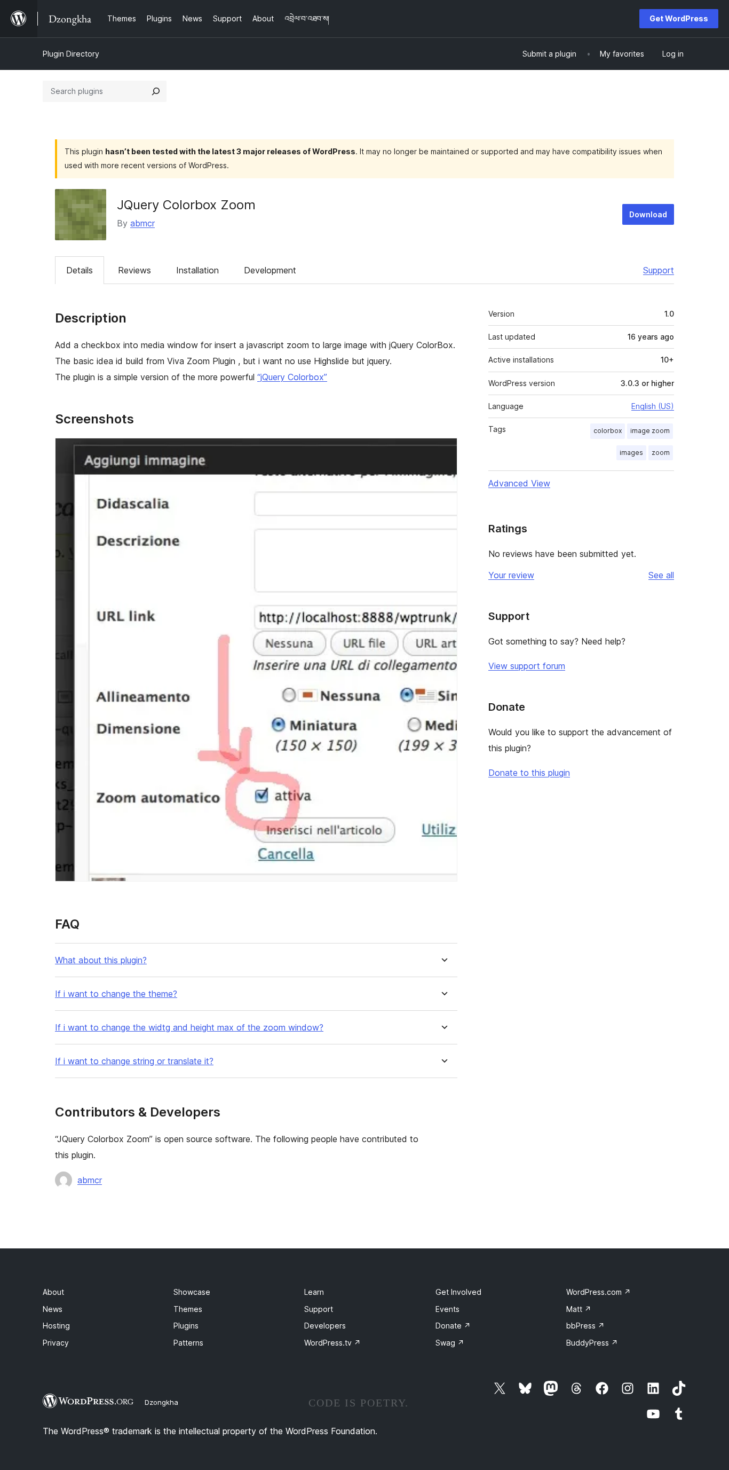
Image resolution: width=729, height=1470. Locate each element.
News (52, 1309)
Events (447, 1309)
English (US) (652, 406)
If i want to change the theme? (116, 994)
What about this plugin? (101, 960)
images (631, 453)
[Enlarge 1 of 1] (443, 452)
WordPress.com (598, 1291)
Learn (314, 1291)
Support (658, 270)
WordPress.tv (332, 1342)
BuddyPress (592, 1342)
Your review (511, 575)
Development (270, 270)
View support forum (526, 666)
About (53, 1291)
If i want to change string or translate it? (134, 1061)
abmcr (142, 223)
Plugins (186, 1325)
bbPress (585, 1325)
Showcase (191, 1291)
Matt (578, 1309)
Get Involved (458, 1291)
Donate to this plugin (529, 772)
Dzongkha (161, 1402)
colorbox (607, 431)
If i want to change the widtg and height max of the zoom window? (189, 1028)
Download (648, 214)
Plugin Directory (71, 53)
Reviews (134, 270)
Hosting (56, 1325)
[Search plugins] (156, 91)
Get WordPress (678, 18)
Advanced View (519, 483)
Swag (449, 1342)
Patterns (188, 1342)
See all (661, 575)
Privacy (56, 1342)
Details (79, 270)
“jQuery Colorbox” (292, 377)
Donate (453, 1325)
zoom (661, 453)
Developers (325, 1325)
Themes (187, 1309)
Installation (197, 270)
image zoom (650, 431)
